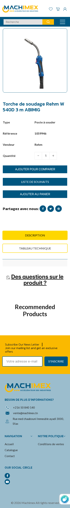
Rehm (38, 144)
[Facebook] (7, 475)
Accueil (9, 444)
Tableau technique (35, 248)
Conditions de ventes (51, 444)
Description (35, 235)
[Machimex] (21, 8)
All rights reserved (47, 502)
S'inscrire (56, 361)
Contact (10, 456)
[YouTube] (7, 481)
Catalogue (11, 450)
